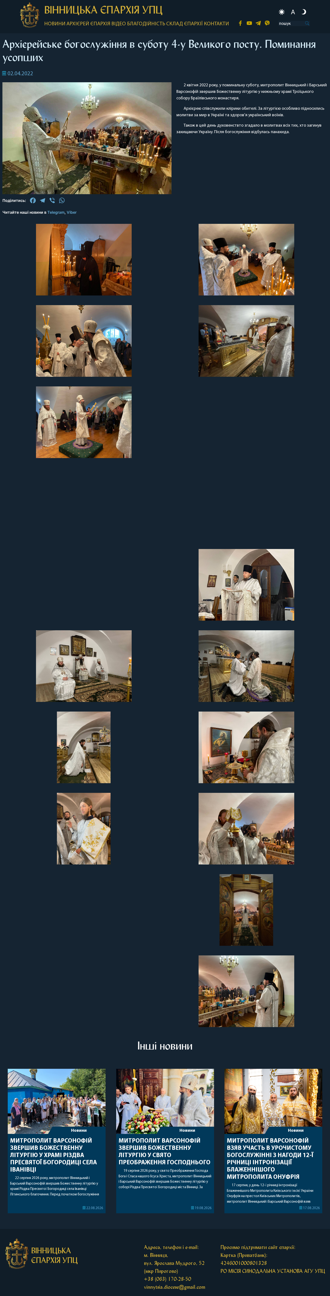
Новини (79, 1131)
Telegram (56, 212)
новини (54, 24)
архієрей (77, 24)
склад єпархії (184, 24)
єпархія (100, 24)
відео (118, 24)
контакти (216, 24)
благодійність (146, 24)
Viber (72, 212)
